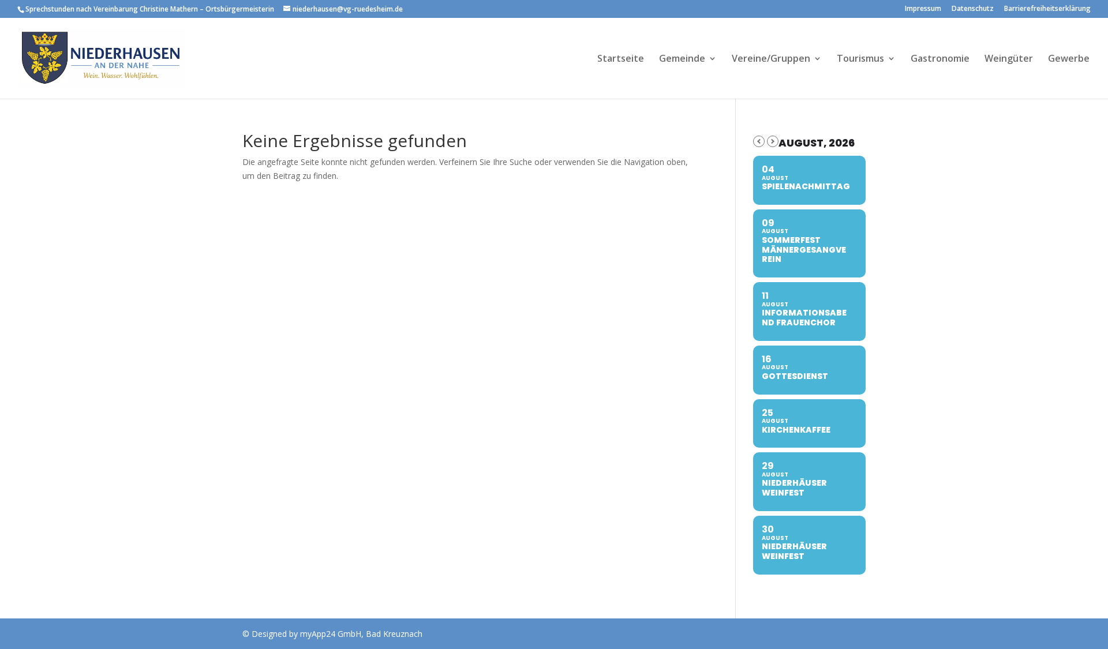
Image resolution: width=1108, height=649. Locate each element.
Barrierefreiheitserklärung (1047, 9)
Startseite (620, 59)
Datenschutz (973, 9)
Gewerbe (1069, 59)
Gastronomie (940, 59)
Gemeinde (682, 59)
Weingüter (1009, 59)
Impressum (923, 9)
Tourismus (860, 59)
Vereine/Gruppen (771, 59)
